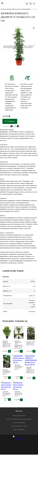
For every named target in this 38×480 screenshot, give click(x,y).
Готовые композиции (19, 422)
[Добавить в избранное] (34, 28)
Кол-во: (6, 126)
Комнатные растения (19, 415)
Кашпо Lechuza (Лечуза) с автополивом (19, 419)
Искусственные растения (19, 426)
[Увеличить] (19, 47)
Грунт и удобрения (19, 429)
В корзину (11, 121)
